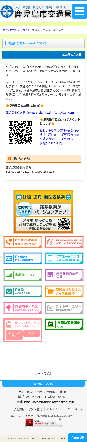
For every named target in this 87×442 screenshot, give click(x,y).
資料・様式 (35, 409)
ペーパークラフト (14, 335)
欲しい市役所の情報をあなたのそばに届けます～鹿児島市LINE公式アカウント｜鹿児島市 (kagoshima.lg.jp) (60, 136)
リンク (78, 409)
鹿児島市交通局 (11, 30)
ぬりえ (32, 333)
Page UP (77, 437)
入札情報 (19, 409)
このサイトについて (58, 409)
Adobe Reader (57, 416)
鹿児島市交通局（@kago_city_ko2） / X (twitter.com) (40, 112)
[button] (43, 354)
